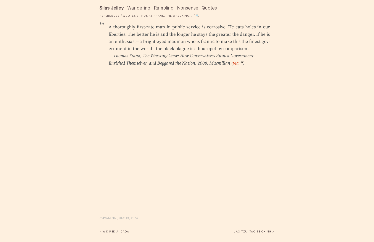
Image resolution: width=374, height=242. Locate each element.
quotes (129, 15)
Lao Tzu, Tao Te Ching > (254, 231)
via (236, 63)
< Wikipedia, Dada (114, 231)
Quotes (209, 8)
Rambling (164, 8)
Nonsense (187, 8)
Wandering (138, 8)
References (109, 15)
